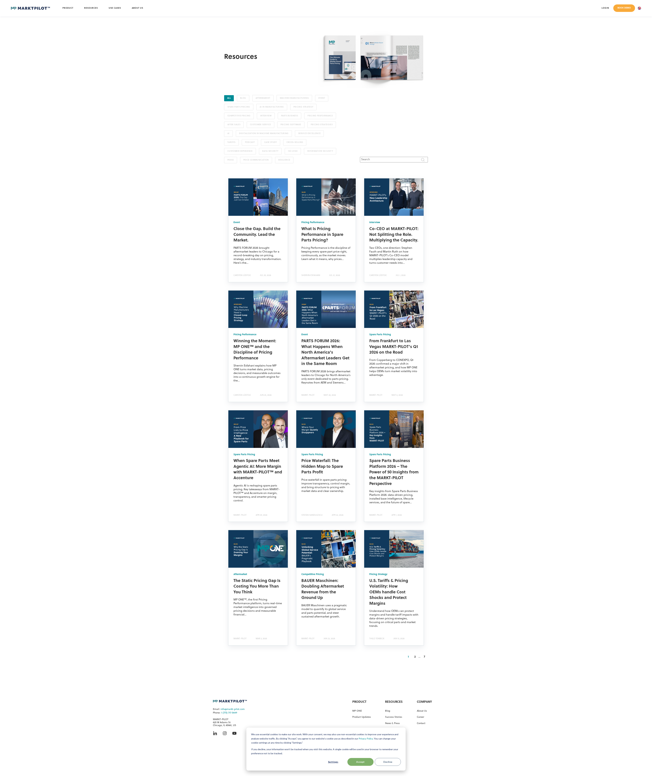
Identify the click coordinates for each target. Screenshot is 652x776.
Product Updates (361, 717)
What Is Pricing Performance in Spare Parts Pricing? (322, 235)
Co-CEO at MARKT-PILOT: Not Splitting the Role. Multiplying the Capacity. (393, 235)
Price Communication (256, 160)
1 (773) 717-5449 (229, 713)
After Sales (233, 125)
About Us (422, 711)
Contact (421, 723)
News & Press (392, 723)
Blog (243, 98)
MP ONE (357, 711)
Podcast (250, 142)
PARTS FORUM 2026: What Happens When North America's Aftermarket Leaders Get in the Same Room (325, 352)
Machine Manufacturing (294, 98)
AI (228, 133)
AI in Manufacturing (272, 107)
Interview (265, 116)
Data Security (270, 151)
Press (230, 160)
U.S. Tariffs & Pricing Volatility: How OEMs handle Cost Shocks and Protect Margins (388, 592)
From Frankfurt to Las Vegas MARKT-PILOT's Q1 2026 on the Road (393, 347)
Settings (333, 761)
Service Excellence (309, 133)
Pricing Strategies (322, 125)
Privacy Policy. (366, 738)
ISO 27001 (293, 151)
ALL (229, 98)
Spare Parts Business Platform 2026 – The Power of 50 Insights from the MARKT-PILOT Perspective (394, 472)
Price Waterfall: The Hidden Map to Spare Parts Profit (322, 467)
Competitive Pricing (239, 116)
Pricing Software (290, 125)
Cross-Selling (294, 142)
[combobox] (394, 159)
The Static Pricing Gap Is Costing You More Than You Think (256, 587)
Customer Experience (240, 151)
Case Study (270, 142)
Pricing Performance (320, 116)
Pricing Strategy (303, 107)
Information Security (320, 151)
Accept (360, 761)
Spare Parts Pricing (238, 107)
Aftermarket (263, 98)
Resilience (284, 160)
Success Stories (393, 717)
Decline (387, 761)
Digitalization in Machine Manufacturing (264, 133)
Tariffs (231, 142)
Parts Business (289, 116)
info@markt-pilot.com (233, 709)
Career (420, 717)
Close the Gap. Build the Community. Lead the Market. (256, 235)
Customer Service (260, 125)
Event (321, 98)
